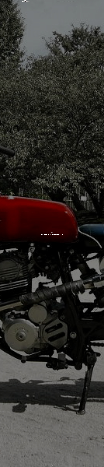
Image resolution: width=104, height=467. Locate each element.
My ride (64, 1)
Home (58, 1)
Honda (52, 232)
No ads (71, 1)
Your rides (67, 1)
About (61, 1)
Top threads (75, 1)
